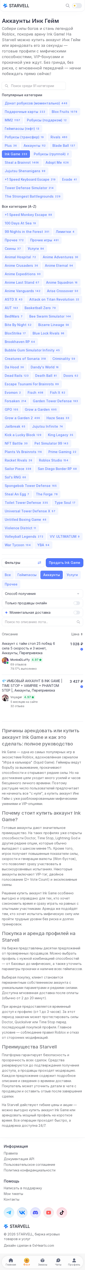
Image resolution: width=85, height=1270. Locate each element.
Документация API (19, 1159)
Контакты (11, 1199)
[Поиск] (67, 5)
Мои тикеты (13, 1194)
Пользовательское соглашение (29, 1164)
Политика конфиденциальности (29, 1170)
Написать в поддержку (23, 1188)
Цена (75, 634)
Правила (11, 1153)
